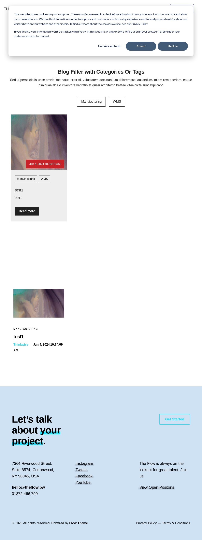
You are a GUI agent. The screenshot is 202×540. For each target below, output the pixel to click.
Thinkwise (20, 344)
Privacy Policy (146, 523)
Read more (27, 211)
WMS (44, 178)
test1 (19, 190)
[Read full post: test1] (38, 316)
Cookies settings (109, 46)
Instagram (84, 463)
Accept (141, 46)
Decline (173, 46)
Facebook (84, 476)
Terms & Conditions (176, 523)
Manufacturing (26, 178)
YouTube (83, 482)
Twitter (81, 470)
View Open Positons (156, 487)
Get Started (174, 419)
